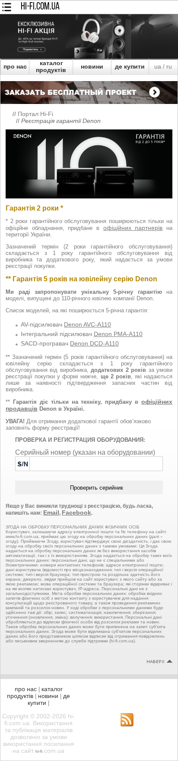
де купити (130, 66)
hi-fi (38, 751)
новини (92, 66)
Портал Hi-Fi (35, 113)
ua (157, 66)
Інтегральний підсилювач (82, 333)
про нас (15, 66)
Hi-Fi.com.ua (40, 7)
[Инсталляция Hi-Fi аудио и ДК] (89, 90)
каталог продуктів (51, 66)
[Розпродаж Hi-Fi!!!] (89, 56)
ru (169, 66)
